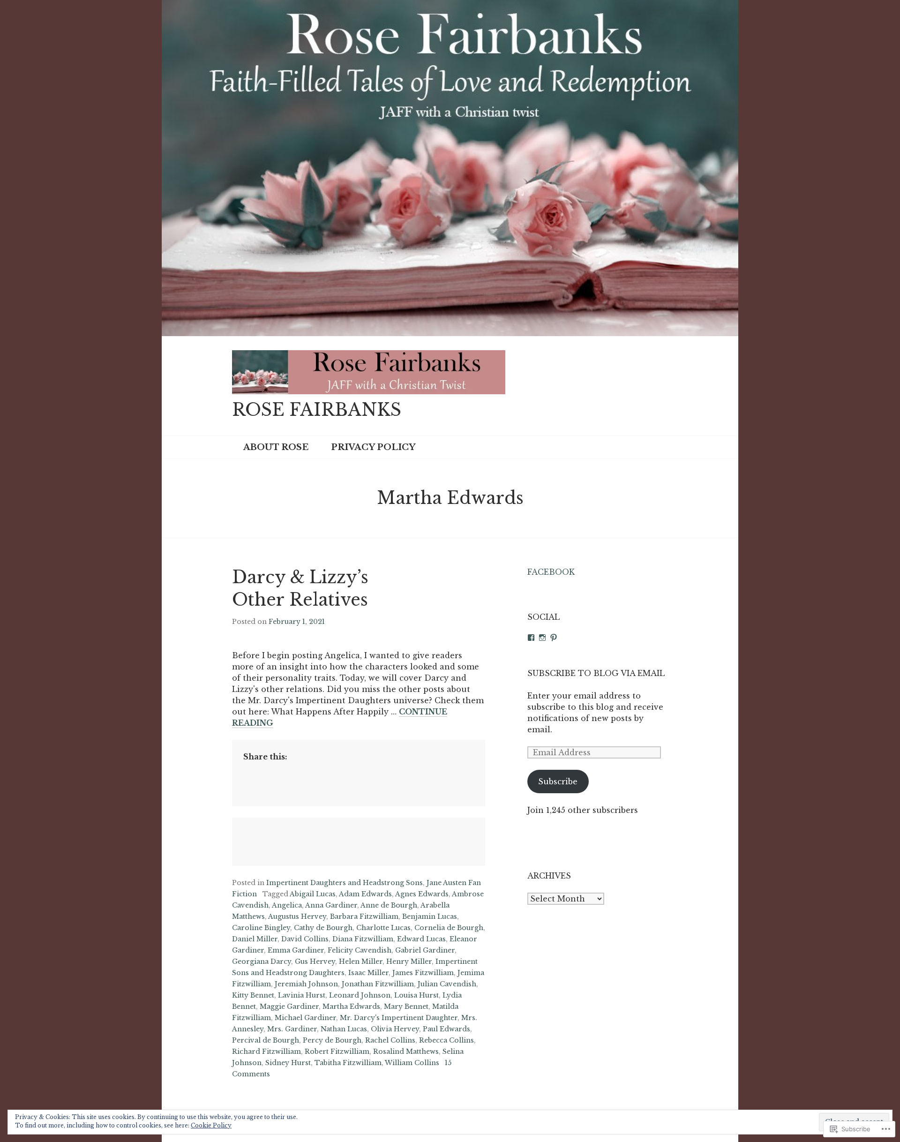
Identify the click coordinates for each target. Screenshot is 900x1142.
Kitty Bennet (253, 995)
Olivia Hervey (395, 1029)
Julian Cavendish (447, 984)
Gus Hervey (315, 961)
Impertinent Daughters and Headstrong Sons (344, 883)
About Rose (275, 447)
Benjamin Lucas (429, 916)
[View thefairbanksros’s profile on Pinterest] (553, 637)
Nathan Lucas (344, 1029)
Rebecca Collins (446, 1040)
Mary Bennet (406, 1006)
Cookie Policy (211, 1125)
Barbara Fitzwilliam (364, 916)
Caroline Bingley (261, 928)
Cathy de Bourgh (323, 928)
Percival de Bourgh (265, 1040)
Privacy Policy (373, 447)
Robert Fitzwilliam (337, 1051)
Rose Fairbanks (316, 410)
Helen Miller (360, 961)
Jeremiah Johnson (306, 984)
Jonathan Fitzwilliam (378, 984)
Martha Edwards (351, 1006)
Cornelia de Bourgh (448, 928)
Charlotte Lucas (383, 928)
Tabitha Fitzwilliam (348, 1063)
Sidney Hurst (288, 1063)
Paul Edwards (446, 1029)
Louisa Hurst (416, 995)
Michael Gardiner (305, 1018)
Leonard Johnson (359, 995)
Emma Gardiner (296, 950)
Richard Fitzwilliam (266, 1051)
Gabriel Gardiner (425, 950)
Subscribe (558, 781)
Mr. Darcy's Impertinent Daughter (399, 1018)
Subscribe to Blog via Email (596, 673)
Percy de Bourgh (332, 1040)
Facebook (551, 572)
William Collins (412, 1063)
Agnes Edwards (422, 894)
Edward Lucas (421, 939)
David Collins (305, 939)
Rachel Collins (390, 1040)
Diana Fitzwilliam (362, 939)
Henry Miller (409, 961)
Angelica (287, 905)
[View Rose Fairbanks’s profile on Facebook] (531, 637)
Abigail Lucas (313, 894)
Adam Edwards (365, 894)
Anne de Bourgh (388, 905)
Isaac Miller (368, 973)
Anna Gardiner (331, 905)
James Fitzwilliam (423, 973)
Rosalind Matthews (406, 1051)
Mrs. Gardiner (292, 1029)
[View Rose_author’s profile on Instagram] (542, 637)
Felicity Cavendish (359, 950)
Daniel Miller (255, 939)
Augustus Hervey (297, 916)
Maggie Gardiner (289, 1006)
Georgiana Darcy (261, 961)
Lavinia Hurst (301, 995)
